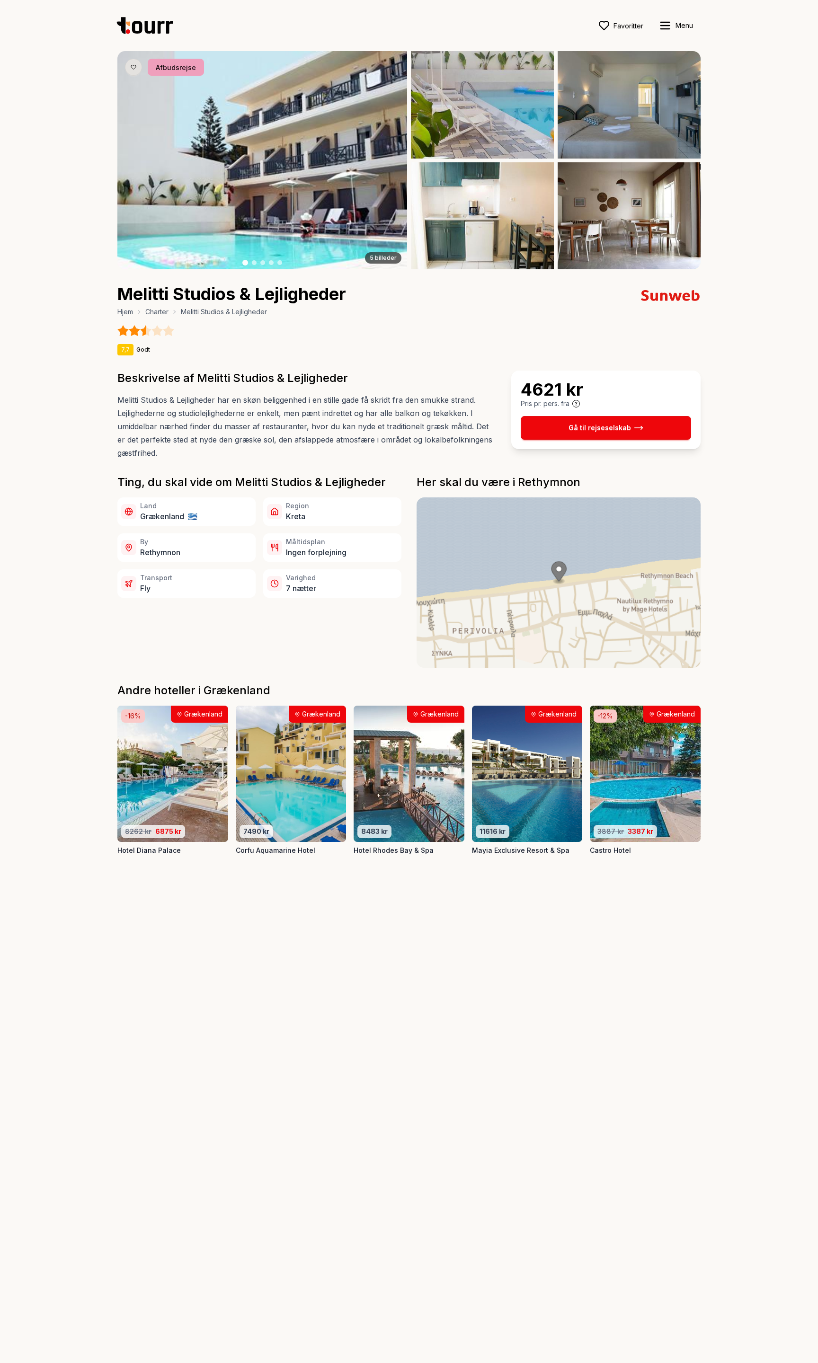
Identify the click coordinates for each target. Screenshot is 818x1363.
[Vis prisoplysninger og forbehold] (576, 403)
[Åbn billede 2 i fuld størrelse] (482, 105)
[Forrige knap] (139, 160)
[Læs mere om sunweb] (670, 295)
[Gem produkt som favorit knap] (133, 67)
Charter (157, 312)
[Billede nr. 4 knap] (271, 262)
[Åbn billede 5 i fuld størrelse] (629, 216)
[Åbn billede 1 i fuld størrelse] (262, 160)
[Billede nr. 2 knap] (254, 262)
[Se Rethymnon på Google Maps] (559, 582)
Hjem (125, 312)
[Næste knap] (386, 160)
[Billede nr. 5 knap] (279, 262)
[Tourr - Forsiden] (149, 25)
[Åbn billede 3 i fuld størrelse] (629, 105)
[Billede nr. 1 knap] (245, 263)
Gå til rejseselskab (600, 428)
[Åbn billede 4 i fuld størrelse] (482, 216)
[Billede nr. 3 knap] (262, 262)
